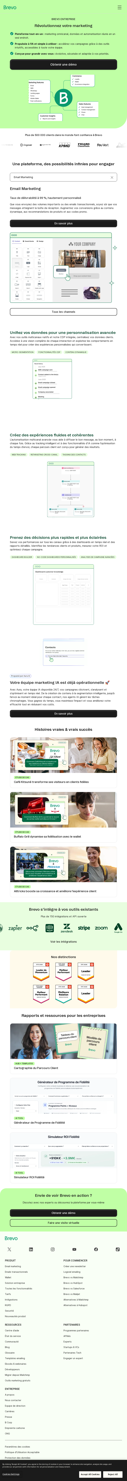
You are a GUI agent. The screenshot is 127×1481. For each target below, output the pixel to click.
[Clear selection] (112, 177)
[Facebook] (96, 1249)
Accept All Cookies (90, 1474)
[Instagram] (52, 1249)
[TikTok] (117, 1249)
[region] (63, 1470)
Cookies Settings (10, 1474)
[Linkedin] (31, 1249)
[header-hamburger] (119, 7)
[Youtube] (74, 1249)
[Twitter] (9, 1249)
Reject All (113, 1474)
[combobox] (63, 177)
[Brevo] (10, 7)
